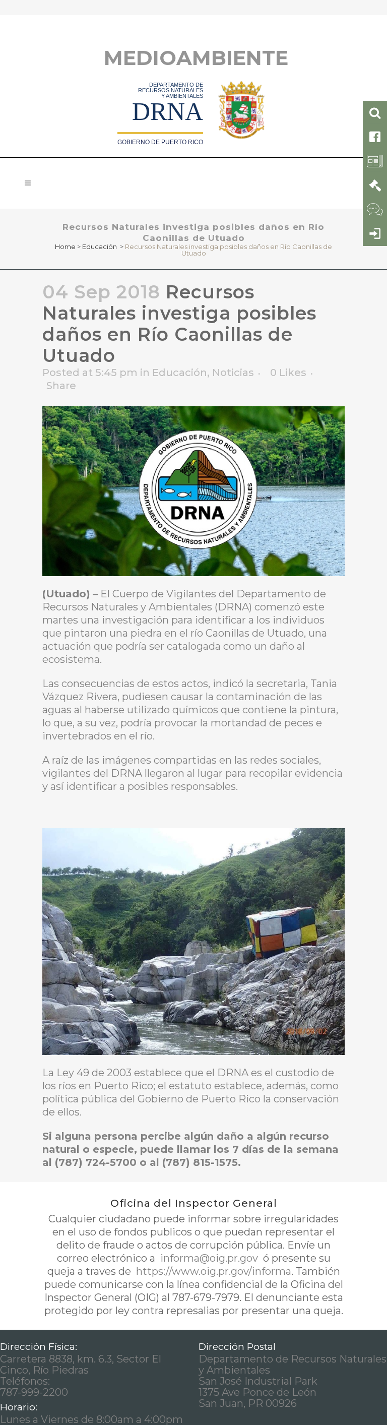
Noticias (233, 372)
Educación (99, 246)
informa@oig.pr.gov (209, 1258)
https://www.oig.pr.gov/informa (212, 1271)
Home (65, 246)
